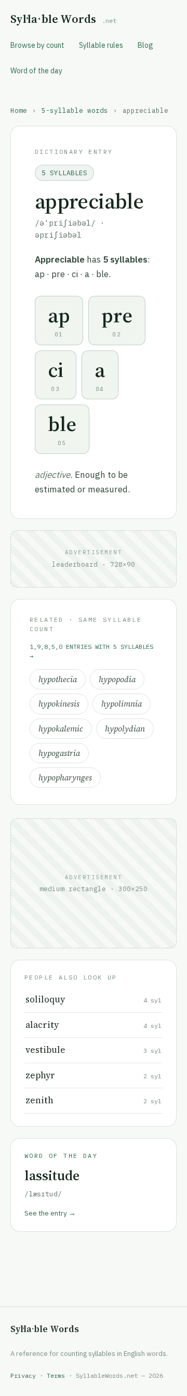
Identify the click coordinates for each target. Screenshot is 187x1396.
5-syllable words (75, 110)
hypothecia (57, 679)
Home (18, 110)
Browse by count (37, 45)
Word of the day (36, 70)
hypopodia (117, 679)
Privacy (23, 1375)
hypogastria (59, 753)
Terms (56, 1375)
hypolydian (125, 728)
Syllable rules (101, 45)
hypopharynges (65, 777)
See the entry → (50, 1213)
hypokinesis (58, 703)
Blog (145, 45)
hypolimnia (121, 703)
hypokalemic (60, 728)
